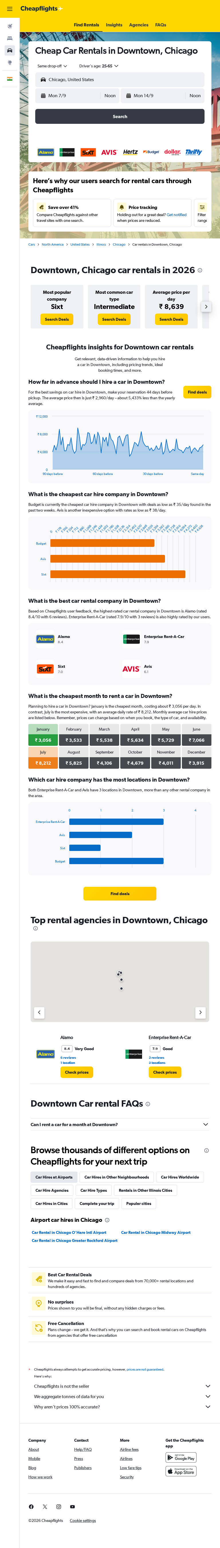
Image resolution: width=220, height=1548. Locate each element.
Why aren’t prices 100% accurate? (67, 1407)
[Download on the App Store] (181, 1471)
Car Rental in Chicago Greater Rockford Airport (74, 1240)
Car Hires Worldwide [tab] (180, 1177)
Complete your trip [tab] (97, 1203)
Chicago (119, 244)
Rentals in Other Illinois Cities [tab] (145, 1190)
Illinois (101, 244)
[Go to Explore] (9, 62)
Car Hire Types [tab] (93, 1190)
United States (80, 244)
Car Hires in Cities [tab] (52, 1203)
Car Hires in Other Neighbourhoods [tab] (117, 1177)
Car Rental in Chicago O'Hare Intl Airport (69, 1232)
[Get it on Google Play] (181, 1457)
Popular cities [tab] (138, 1203)
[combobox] (52, 66)
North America (53, 244)
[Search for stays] (9, 38)
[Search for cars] (9, 50)
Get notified (176, 214)
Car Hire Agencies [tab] (52, 1190)
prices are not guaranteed (145, 1369)
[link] (56, 319)
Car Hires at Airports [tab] (54, 1177)
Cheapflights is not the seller (61, 1386)
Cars (31, 244)
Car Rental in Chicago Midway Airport (155, 1232)
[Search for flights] (9, 26)
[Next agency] (200, 1013)
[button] (9, 9)
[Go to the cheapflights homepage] (42, 9)
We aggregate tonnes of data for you (69, 1396)
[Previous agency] (39, 1013)
